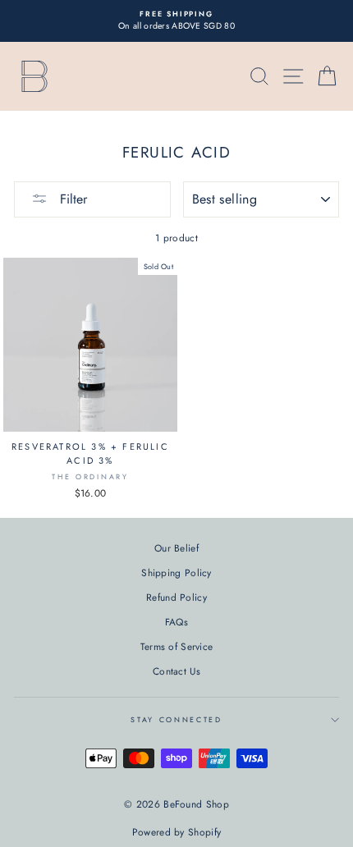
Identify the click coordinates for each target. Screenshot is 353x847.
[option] (176, 21)
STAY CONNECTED (176, 719)
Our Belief (176, 548)
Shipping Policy (176, 572)
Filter (71, 199)
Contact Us (176, 671)
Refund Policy (176, 597)
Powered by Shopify (176, 832)
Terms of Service (176, 646)
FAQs (176, 622)
